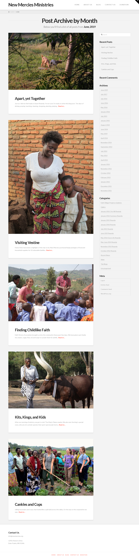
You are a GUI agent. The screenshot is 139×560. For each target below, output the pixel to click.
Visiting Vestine (27, 242)
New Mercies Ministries (30, 4)
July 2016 (104, 99)
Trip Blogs (104, 264)
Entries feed (105, 285)
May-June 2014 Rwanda (109, 242)
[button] (137, 2)
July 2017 (104, 94)
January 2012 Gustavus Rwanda (111, 216)
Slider (103, 260)
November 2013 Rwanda (109, 246)
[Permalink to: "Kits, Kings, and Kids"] (50, 380)
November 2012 (106, 169)
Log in (103, 280)
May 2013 (104, 155)
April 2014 (104, 138)
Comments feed (106, 289)
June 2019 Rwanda (107, 233)
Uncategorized (106, 268)
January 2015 (105, 121)
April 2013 (104, 160)
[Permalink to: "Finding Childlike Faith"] (50, 292)
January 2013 (105, 164)
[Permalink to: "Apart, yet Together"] (50, 61)
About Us (60, 555)
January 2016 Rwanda (108, 225)
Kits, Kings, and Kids (30, 417)
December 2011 (106, 186)
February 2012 (106, 177)
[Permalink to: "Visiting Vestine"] (50, 177)
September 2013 (106, 147)
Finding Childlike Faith (32, 329)
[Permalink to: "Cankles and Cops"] (50, 467)
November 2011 (106, 191)
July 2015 (104, 116)
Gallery (103, 207)
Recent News (105, 255)
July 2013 (104, 151)
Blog (67, 555)
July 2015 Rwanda (107, 229)
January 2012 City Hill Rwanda (111, 211)
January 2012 (105, 182)
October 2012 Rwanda (108, 251)
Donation (83, 555)
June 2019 (104, 90)
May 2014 (104, 134)
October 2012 (105, 173)
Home (53, 555)
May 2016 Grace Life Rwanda (110, 238)
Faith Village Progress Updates (111, 203)
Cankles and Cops (28, 504)
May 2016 (104, 107)
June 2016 (104, 103)
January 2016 (105, 112)
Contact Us (74, 555)
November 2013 (106, 142)
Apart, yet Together (30, 98)
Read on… (61, 106)
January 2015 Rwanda (108, 220)
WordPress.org (106, 294)
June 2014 (104, 129)
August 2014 (105, 125)
